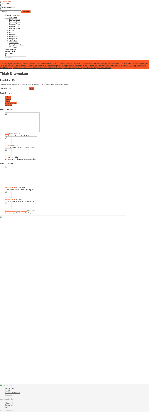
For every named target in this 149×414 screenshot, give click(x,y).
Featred (7, 101)
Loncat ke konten (6, 1)
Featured (8, 97)
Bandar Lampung (10, 211)
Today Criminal (10, 187)
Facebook (9, 403)
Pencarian (26, 12)
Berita (7, 134)
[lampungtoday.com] (7, 7)
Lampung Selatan (11, 103)
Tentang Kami (9, 389)
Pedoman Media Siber (12, 393)
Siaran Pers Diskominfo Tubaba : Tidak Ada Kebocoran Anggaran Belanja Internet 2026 (95, 64)
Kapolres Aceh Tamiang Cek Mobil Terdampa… (21, 136)
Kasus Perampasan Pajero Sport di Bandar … (20, 201)
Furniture (8, 99)
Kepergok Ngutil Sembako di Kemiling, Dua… (20, 213)
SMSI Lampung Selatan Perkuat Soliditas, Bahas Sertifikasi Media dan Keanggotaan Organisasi (32, 64)
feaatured (8, 105)
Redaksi (7, 391)
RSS (7, 407)
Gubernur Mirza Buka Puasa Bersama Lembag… (21, 159)
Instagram (9, 405)
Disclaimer (8, 395)
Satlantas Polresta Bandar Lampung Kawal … (20, 147)
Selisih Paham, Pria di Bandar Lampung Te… (20, 190)
